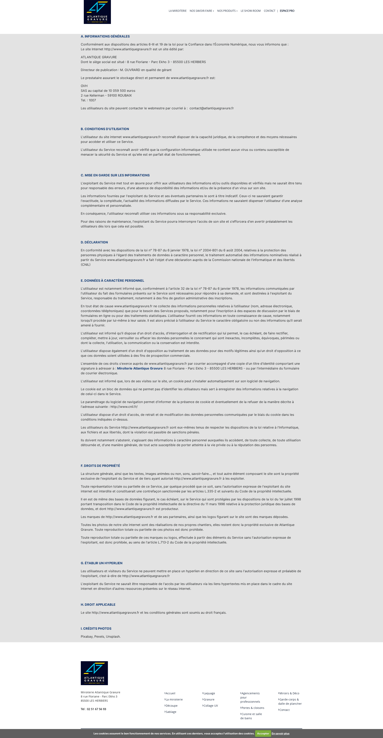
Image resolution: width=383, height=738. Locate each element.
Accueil (170, 693)
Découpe (172, 705)
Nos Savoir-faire (201, 11)
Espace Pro (287, 11)
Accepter (263, 733)
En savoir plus (280, 733)
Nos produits (226, 11)
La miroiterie (178, 11)
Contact (269, 11)
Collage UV (211, 705)
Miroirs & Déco (289, 693)
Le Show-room (251, 11)
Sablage (171, 712)
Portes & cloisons (253, 708)
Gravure (209, 699)
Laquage (209, 693)
